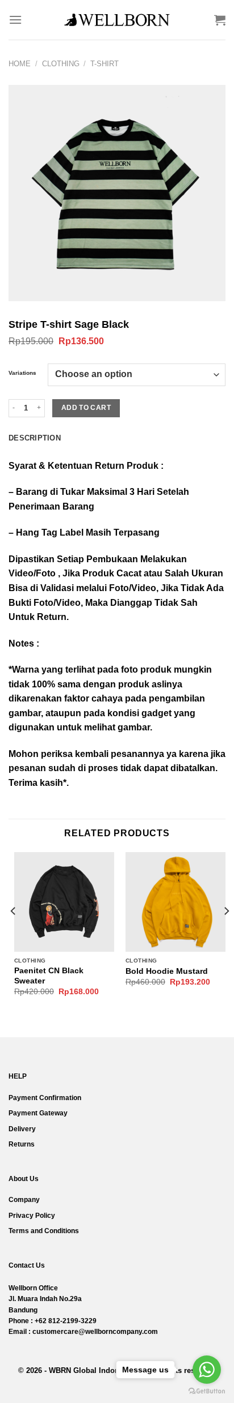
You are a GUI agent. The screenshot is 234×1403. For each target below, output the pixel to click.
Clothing (61, 63)
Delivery (22, 1129)
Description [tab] (35, 438)
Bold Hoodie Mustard (167, 971)
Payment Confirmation (45, 1098)
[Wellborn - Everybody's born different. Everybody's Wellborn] (117, 20)
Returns (22, 1144)
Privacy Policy (32, 1216)
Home (20, 63)
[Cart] (219, 19)
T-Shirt (104, 63)
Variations (22, 373)
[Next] (226, 934)
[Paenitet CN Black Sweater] (64, 902)
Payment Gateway (38, 1113)
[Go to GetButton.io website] (207, 1391)
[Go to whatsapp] (207, 1369)
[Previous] (13, 934)
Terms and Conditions (44, 1231)
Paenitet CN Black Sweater (48, 975)
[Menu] (15, 19)
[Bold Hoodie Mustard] (175, 902)
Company (24, 1200)
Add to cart (86, 408)
